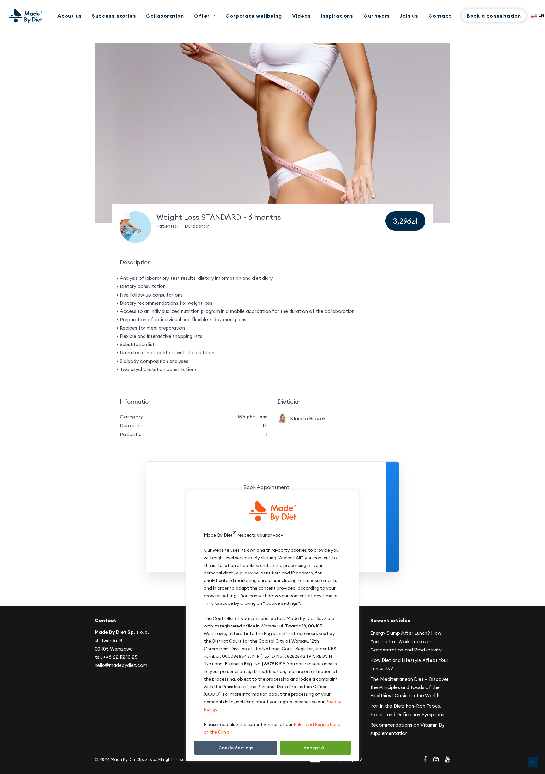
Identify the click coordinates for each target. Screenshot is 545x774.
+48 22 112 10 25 (120, 657)
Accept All (315, 748)
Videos (301, 16)
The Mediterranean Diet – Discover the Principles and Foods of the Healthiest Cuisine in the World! (409, 687)
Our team (376, 16)
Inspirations (337, 16)
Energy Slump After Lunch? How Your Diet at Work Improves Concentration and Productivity (406, 641)
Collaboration (165, 16)
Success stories (114, 16)
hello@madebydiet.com (121, 665)
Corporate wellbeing (254, 16)
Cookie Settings (235, 748)
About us (69, 16)
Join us (408, 16)
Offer (202, 16)
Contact (440, 16)
